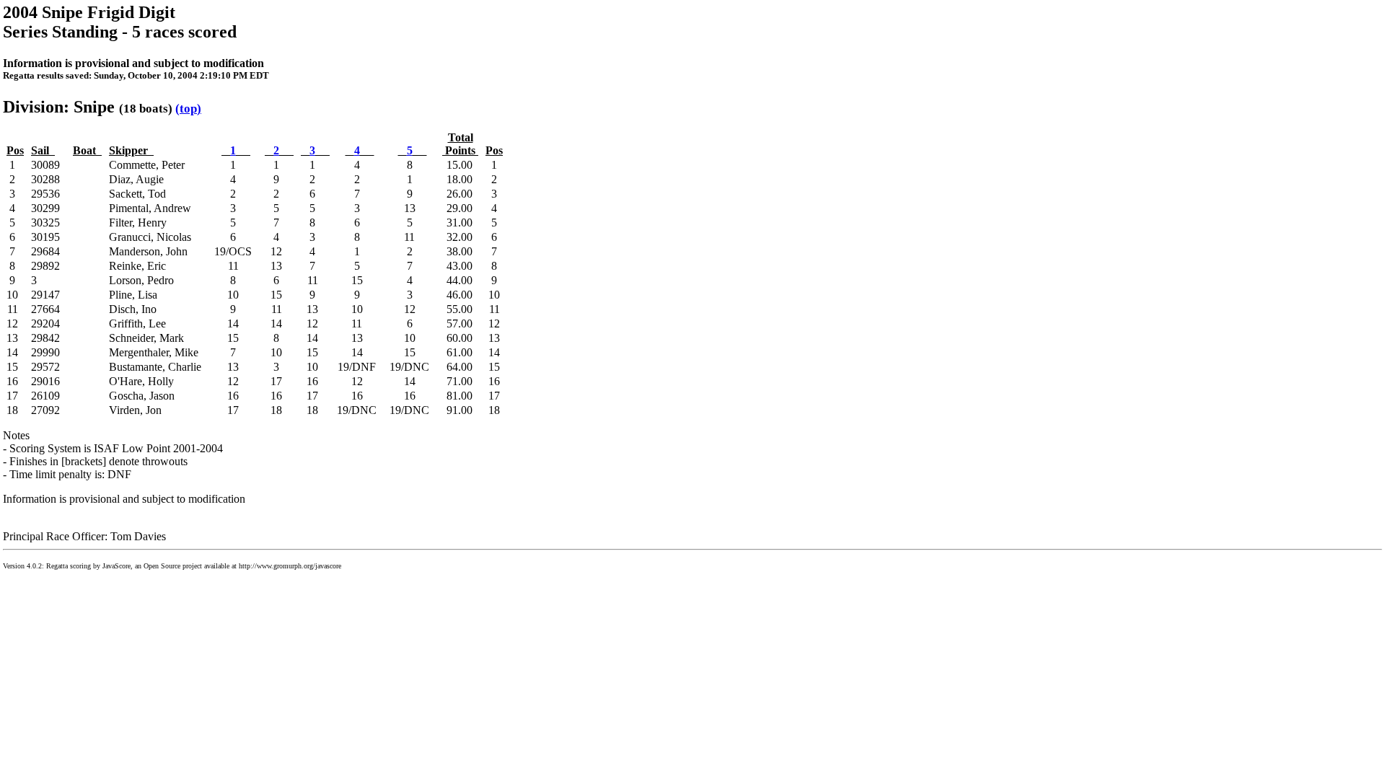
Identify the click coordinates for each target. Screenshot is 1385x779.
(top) (188, 108)
